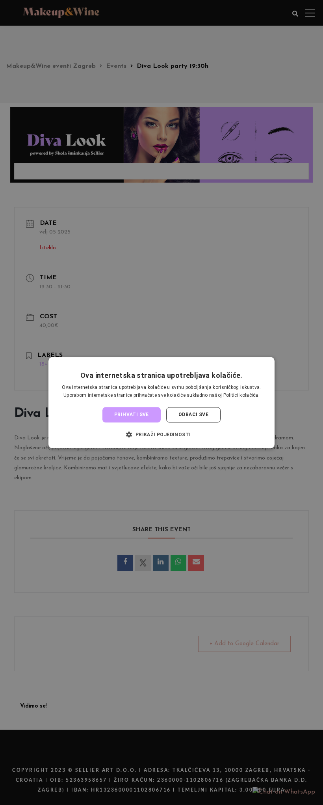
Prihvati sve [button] (131, 415)
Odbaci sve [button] (193, 415)
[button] (161, 434)
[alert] (161, 402)
